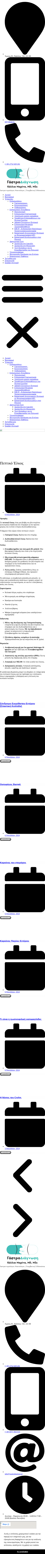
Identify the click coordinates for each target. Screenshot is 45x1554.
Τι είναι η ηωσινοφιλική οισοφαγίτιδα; (21, 1019)
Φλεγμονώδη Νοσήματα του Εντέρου (24, 254)
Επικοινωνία (9, 261)
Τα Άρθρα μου (10, 258)
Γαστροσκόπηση (21, 203)
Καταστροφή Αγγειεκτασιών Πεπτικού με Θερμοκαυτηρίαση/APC (29, 234)
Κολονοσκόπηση (21, 205)
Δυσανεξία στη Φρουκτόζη (24, 246)
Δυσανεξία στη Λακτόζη (23, 244)
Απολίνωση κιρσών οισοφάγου (26, 216)
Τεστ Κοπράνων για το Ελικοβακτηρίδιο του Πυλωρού (26, 249)
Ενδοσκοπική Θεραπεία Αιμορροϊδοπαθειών (23, 225)
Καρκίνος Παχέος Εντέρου (15, 941)
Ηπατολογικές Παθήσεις (19, 256)
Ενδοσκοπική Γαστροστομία (25, 214)
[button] (22, 310)
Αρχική (7, 195)
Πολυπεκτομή (19, 212)
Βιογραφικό (9, 197)
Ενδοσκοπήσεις (16, 201)
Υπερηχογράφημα (16, 252)
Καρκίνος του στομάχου (13, 862)
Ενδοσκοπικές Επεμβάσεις (20, 210)
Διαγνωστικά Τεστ (17, 241)
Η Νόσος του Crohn (11, 1097)
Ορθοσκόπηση (20, 207)
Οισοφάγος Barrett (10, 784)
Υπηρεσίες (9, 199)
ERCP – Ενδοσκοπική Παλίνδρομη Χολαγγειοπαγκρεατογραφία (28, 230)
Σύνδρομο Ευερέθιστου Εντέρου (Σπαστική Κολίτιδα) (17, 704)
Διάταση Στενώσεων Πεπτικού (26, 222)
